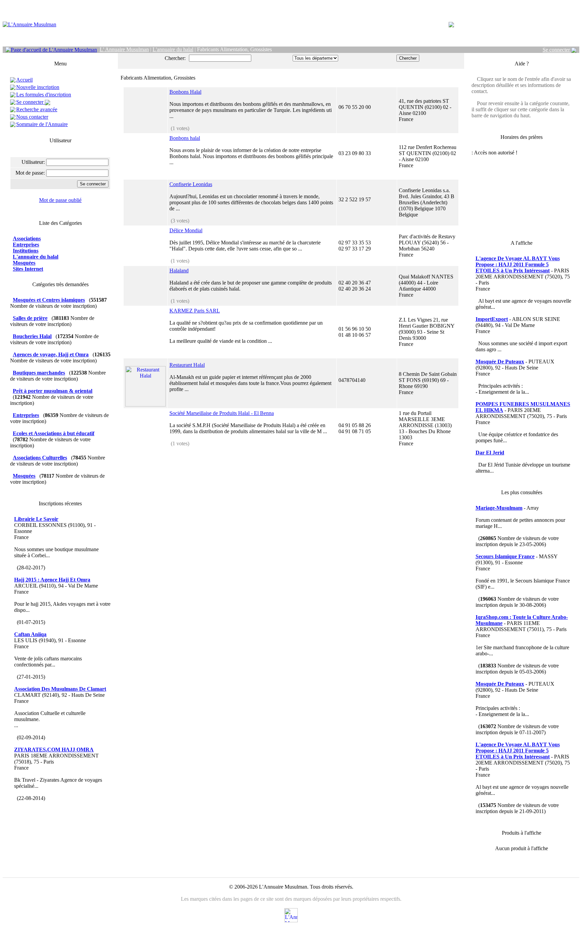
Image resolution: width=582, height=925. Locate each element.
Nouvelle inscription (37, 87)
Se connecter (557, 50)
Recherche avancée (36, 109)
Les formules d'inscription (43, 94)
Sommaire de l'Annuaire (42, 124)
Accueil (24, 80)
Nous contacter (32, 117)
